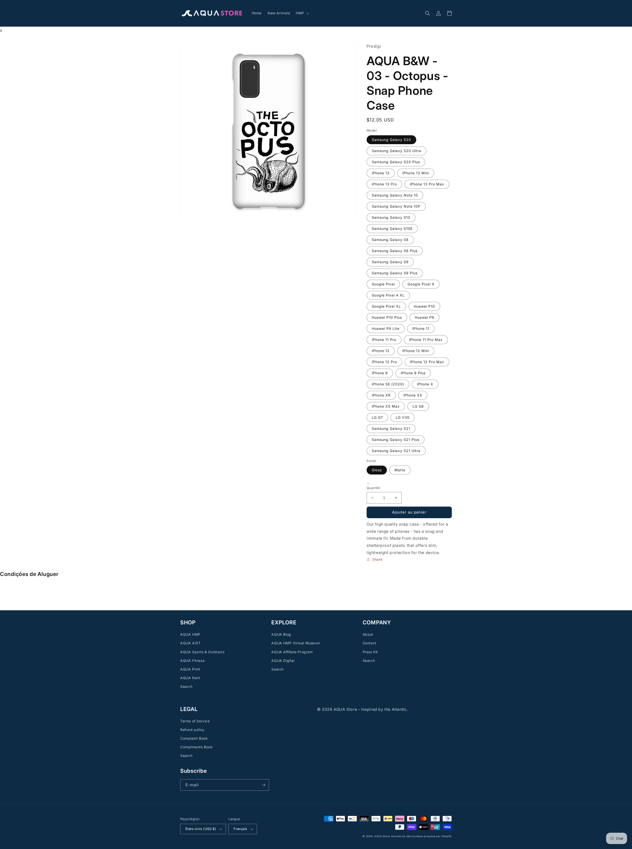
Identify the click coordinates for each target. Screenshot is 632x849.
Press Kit (370, 652)
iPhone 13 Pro (384, 184)
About (368, 634)
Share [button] (377, 559)
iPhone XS (412, 395)
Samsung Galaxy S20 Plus (396, 161)
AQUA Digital (282, 660)
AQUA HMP (190, 634)
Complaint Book (194, 738)
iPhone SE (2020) (388, 384)
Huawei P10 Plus (387, 317)
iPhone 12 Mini (415, 350)
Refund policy (192, 730)
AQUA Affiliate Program (292, 652)
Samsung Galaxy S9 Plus (394, 273)
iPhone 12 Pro (384, 361)
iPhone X (425, 384)
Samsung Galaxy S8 (390, 239)
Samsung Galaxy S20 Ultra (396, 150)
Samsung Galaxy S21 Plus (395, 439)
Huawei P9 (424, 317)
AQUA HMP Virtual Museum (295, 643)
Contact (369, 643)
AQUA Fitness (192, 660)
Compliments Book (196, 747)
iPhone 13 (381, 173)
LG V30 (403, 417)
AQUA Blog (281, 634)
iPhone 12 (381, 350)
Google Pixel (383, 284)
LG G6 (418, 406)
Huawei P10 (424, 306)
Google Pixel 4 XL (388, 295)
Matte (400, 470)
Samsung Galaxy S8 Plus (394, 250)
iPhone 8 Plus (413, 373)
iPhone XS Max (386, 406)
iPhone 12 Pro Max (427, 361)
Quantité (373, 488)
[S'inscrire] (263, 785)
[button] (302, 13)
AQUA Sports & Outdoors (202, 652)
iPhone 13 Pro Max (427, 184)
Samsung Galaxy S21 (391, 428)
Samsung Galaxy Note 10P (396, 206)
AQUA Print (190, 669)
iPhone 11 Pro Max (426, 339)
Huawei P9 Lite (385, 328)
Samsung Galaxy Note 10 (395, 195)
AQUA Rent (190, 678)
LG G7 (377, 417)
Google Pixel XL (386, 306)
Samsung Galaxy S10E (392, 228)
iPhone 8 (380, 373)
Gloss (377, 470)
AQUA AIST (190, 643)
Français (240, 829)
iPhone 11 (420, 328)
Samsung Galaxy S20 (391, 139)
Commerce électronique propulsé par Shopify (421, 836)
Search (186, 686)
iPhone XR (381, 395)
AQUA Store (382, 836)
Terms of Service (195, 721)
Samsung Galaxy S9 (390, 261)
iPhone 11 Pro (384, 339)
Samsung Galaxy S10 (391, 217)
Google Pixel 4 (421, 284)
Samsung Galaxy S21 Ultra (396, 450)
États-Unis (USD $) (200, 829)
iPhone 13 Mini (415, 173)
